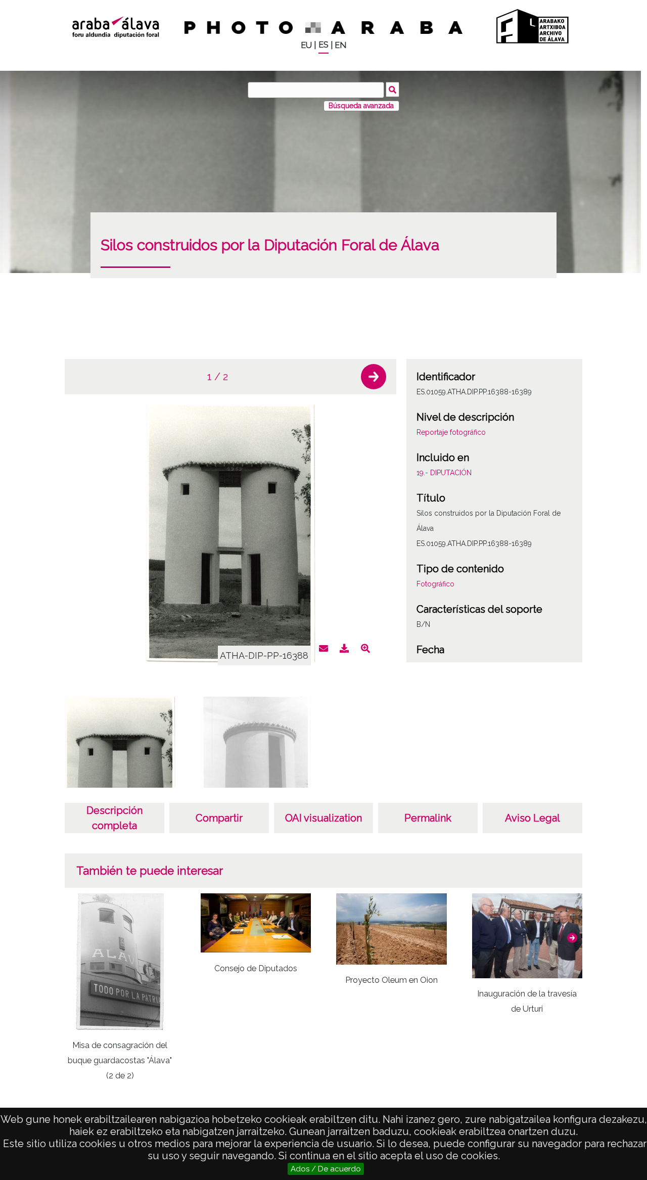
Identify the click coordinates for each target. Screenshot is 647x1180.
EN (340, 45)
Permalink (427, 818)
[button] (373, 376)
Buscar (392, 89)
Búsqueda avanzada (361, 106)
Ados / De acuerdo (326, 1168)
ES (323, 45)
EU (306, 45)
